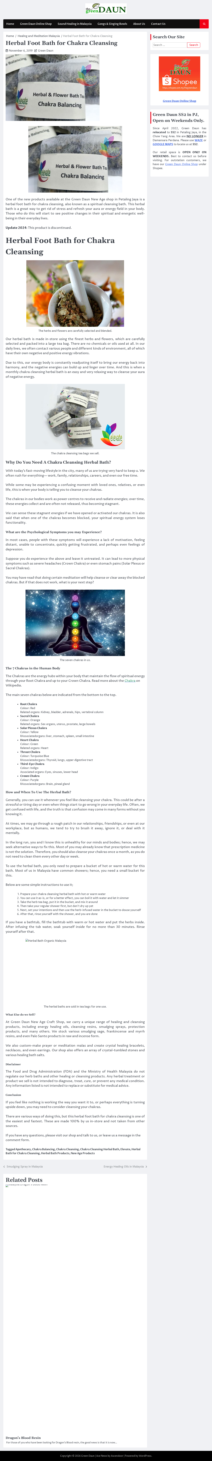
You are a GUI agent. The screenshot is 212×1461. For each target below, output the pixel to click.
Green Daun (45, 51)
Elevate (125, 1149)
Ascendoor (117, 1456)
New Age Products (83, 1153)
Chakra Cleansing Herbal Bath (99, 1149)
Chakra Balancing (43, 1149)
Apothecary (23, 1149)
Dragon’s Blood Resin (23, 1438)
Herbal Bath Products (55, 1153)
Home (10, 24)
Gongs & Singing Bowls (112, 24)
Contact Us (158, 24)
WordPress (145, 1456)
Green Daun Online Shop (36, 24)
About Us (139, 24)
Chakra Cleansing (67, 1149)
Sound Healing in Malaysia (75, 24)
